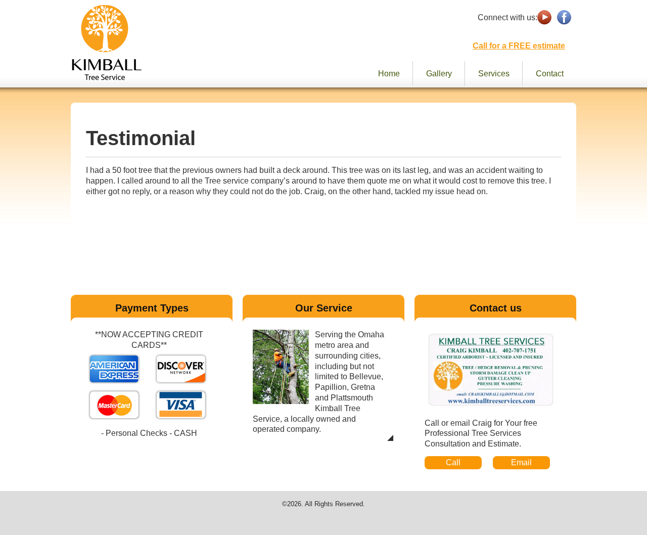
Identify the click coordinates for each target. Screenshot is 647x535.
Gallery (439, 73)
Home (389, 73)
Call (453, 462)
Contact (550, 73)
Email (521, 462)
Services (494, 73)
